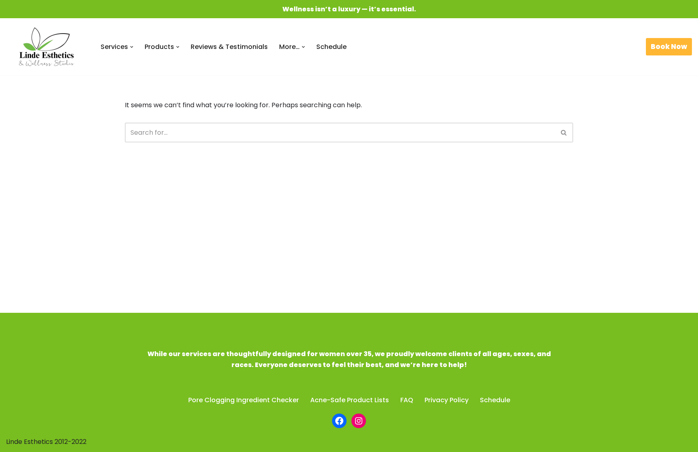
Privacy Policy (447, 400)
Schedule (331, 46)
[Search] (564, 132)
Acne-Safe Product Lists (349, 400)
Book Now (669, 46)
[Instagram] (358, 421)
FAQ (406, 400)
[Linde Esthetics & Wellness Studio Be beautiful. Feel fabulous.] (46, 46)
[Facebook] (339, 421)
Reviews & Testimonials (229, 46)
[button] (131, 47)
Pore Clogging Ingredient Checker (243, 400)
